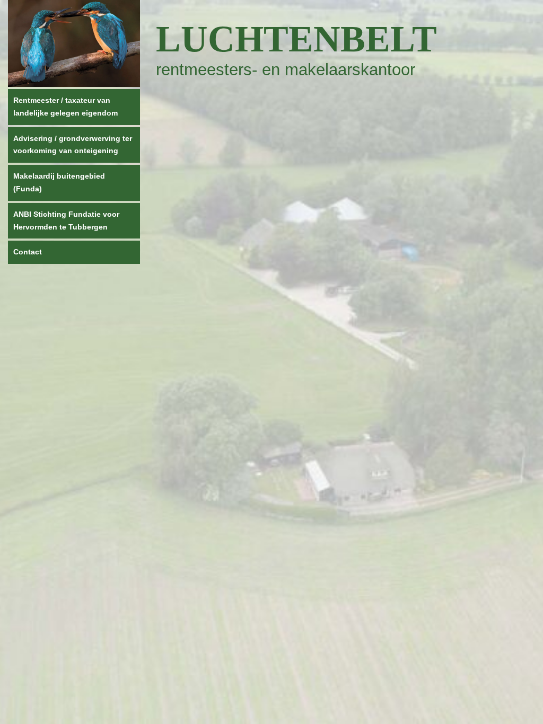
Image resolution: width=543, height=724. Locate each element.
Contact (27, 252)
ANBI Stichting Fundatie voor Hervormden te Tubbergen (66, 220)
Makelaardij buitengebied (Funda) (59, 182)
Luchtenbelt (296, 39)
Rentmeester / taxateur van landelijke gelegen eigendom (65, 106)
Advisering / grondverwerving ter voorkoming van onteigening (72, 144)
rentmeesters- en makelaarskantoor (285, 69)
